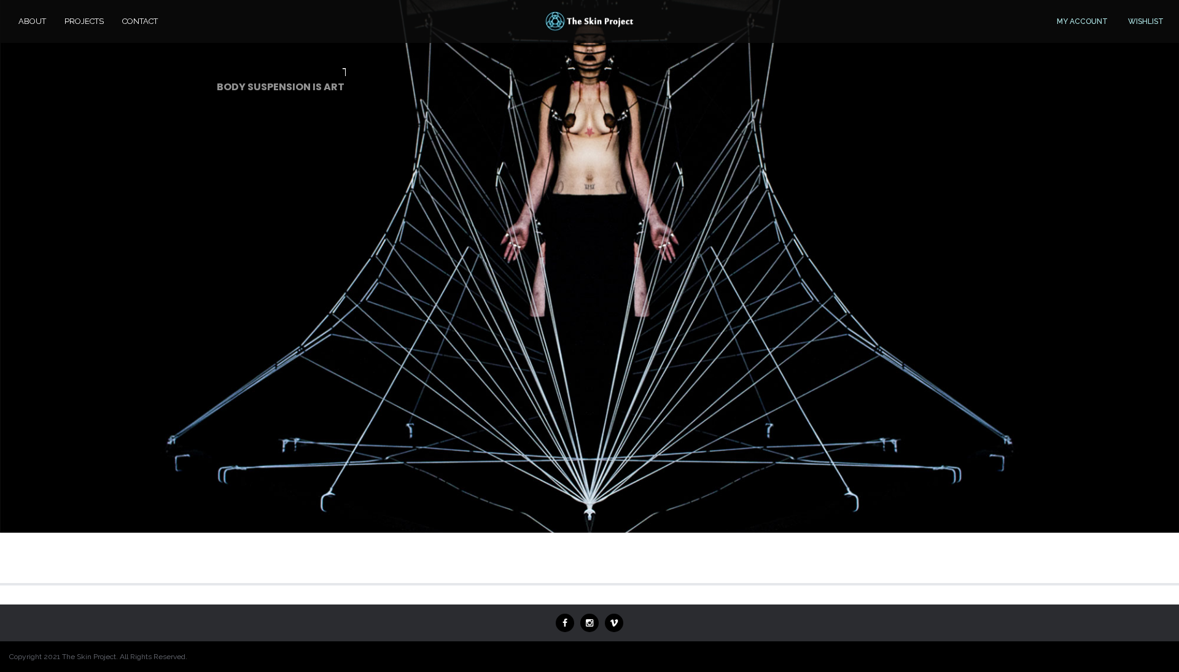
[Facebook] (565, 623)
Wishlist (1146, 21)
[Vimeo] (614, 623)
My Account (1082, 21)
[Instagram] (589, 623)
